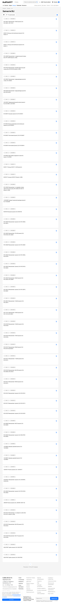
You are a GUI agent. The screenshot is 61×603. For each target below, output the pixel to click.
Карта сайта (50, 593)
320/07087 (13, 544)
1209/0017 (13, 466)
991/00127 (13, 378)
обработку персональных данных (46, 601)
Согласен (11, 599)
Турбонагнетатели (52, 581)
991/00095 (13, 420)
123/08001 (13, 455)
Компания (19, 5)
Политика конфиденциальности (10, 586)
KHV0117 (12, 164)
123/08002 (13, 443)
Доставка (44, 5)
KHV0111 (12, 41)
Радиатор (39, 581)
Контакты (24, 5)
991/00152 (13, 521)
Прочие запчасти (30, 592)
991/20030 (13, 184)
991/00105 (13, 410)
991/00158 (13, 321)
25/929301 (13, 476)
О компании (21, 579)
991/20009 (13, 53)
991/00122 (13, 390)
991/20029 (13, 230)
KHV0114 (12, 30)
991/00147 (13, 344)
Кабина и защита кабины (30, 584)
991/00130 (13, 367)
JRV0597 (12, 499)
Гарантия (21, 583)
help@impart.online (7, 579)
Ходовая (50, 586)
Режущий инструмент (39, 585)
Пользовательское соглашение (10, 588)
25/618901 (13, 99)
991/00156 (13, 332)
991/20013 (13, 298)
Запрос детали (37, 5)
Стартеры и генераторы (50, 578)
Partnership (21, 588)
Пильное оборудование (29, 589)
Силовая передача (41, 588)
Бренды (14, 5)
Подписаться (54, 598)
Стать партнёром (54, 5)
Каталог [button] (6, 5)
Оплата (48, 5)
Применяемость (51, 591)
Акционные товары (30, 577)
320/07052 (13, 554)
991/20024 (13, 275)
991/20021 (13, 18)
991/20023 (13, 488)
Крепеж (28, 586)
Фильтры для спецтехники (51, 583)
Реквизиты (21, 581)
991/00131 (13, 355)
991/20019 (13, 286)
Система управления (41, 590)
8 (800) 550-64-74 (7, 578)
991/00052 (13, 432)
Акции (10, 5)
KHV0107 (12, 174)
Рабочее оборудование (40, 578)
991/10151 (13, 309)
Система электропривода (41, 593)
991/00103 (13, 64)
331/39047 (13, 76)
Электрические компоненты (51, 589)
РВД (38, 583)
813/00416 (13, 142)
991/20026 (13, 252)
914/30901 (13, 152)
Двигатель (28, 581)
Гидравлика (29, 579)
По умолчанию (11, 14)
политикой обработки (16, 594)
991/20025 (13, 263)
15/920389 (13, 197)
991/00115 (13, 400)
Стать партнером (21, 586)
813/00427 (13, 132)
